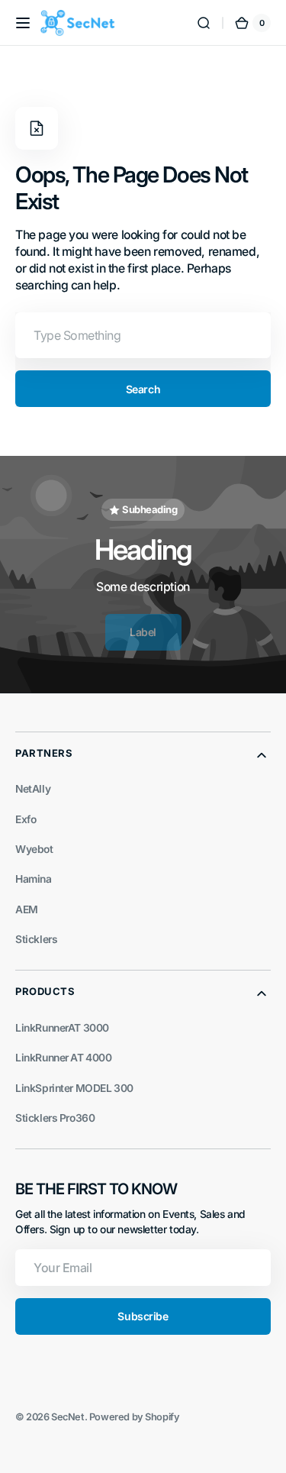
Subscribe (142, 1316)
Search (143, 389)
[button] (23, 23)
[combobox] (143, 335)
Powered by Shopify (134, 1417)
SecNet (68, 1417)
